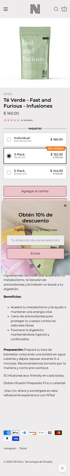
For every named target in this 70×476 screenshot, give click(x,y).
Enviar (35, 253)
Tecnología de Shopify (38, 461)
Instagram (10, 448)
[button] (35, 139)
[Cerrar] (65, 206)
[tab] (35, 322)
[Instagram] (32, 265)
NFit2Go (18, 461)
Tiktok (23, 448)
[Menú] (6, 9)
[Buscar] (56, 10)
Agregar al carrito (35, 191)
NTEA (8, 94)
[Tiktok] (39, 265)
